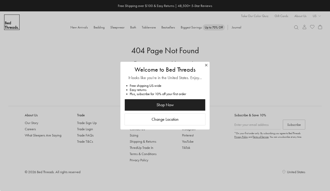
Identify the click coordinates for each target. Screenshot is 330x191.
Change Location (165, 119)
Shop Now (165, 105)
